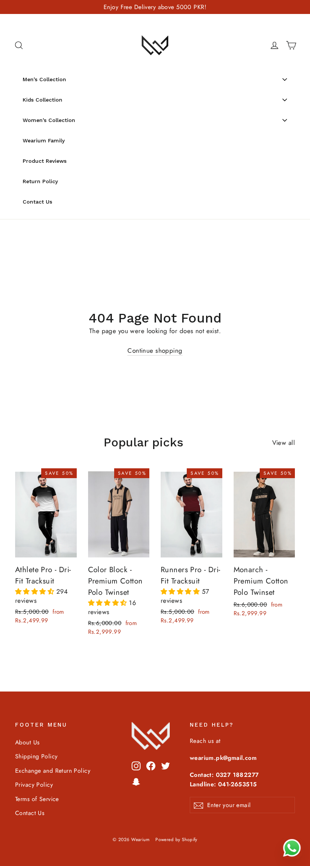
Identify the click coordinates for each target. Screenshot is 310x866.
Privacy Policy (34, 784)
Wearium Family (44, 140)
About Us (27, 742)
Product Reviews (45, 161)
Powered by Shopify (176, 839)
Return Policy (40, 181)
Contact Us (37, 202)
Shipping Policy (36, 756)
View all (283, 442)
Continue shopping (154, 350)
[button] (35, 591)
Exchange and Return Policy (52, 770)
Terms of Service (37, 799)
